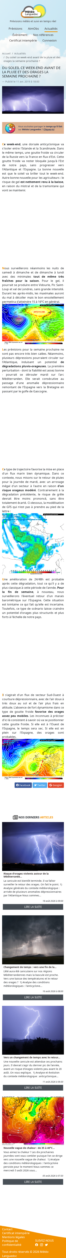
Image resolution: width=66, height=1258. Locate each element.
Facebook (24, 785)
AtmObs (33, 29)
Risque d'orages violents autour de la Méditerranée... (26, 875)
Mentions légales (13, 1237)
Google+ (57, 785)
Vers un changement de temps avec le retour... (32, 1057)
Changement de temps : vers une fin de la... (30, 967)
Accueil (6, 53)
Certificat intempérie (23, 40)
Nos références (43, 35)
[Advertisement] (33, 229)
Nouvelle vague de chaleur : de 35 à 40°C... (29, 1148)
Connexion (49, 40)
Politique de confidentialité (11, 1243)
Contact (7, 1229)
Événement (19, 35)
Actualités (51, 29)
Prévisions (15, 29)
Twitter (41, 785)
